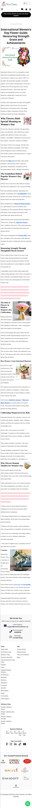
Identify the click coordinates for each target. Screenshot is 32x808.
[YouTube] (24, 744)
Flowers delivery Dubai (6, 708)
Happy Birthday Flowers (6, 671)
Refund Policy (21, 652)
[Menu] (2, 9)
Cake (2, 667)
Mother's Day (5, 655)
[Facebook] (7, 744)
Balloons (4, 680)
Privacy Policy (21, 649)
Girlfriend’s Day (6, 652)
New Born (4, 683)
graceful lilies (27, 584)
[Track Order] (22, 9)
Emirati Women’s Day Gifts (8, 661)
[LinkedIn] (15, 744)
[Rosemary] (9, 4)
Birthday (3, 677)
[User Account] (30, 9)
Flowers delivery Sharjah (6, 718)
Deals (3, 693)
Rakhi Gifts (4, 649)
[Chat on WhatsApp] (27, 803)
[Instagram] (11, 744)
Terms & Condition (23, 655)
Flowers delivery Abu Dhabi (7, 713)
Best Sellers (4, 691)
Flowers (3, 665)
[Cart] (26, 9)
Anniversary (5, 675)
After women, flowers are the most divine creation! (16, 14)
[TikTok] (20, 744)
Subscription (5, 699)
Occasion (4, 685)
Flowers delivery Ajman (6, 722)
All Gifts (3, 688)
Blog (18, 657)
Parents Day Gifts (6, 657)
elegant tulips (16, 584)
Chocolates (4, 696)
